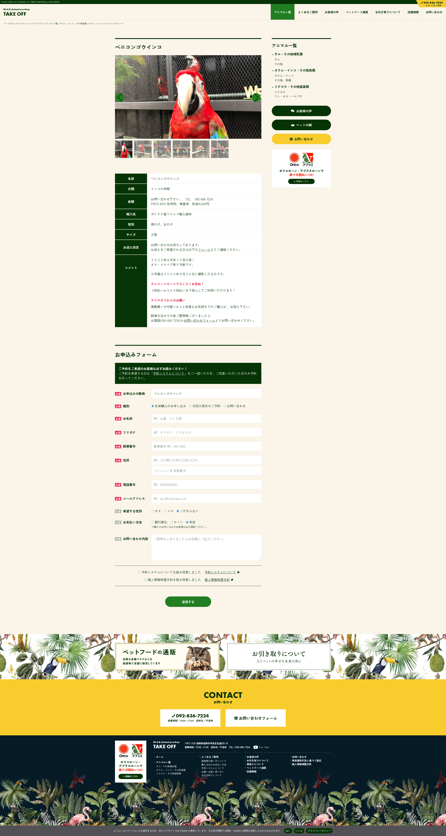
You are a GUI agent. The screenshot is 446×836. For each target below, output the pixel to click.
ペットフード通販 (357, 12)
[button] (256, 97)
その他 (278, 64)
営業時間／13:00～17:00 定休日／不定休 (190, 717)
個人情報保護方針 (217, 579)
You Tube (264, 747)
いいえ (299, 830)
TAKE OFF (16, 12)
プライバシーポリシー (319, 830)
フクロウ (280, 92)
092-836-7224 (242, 747)
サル (277, 59)
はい (288, 830)
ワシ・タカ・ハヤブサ (288, 96)
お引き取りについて (387, 12)
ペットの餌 (304, 125)
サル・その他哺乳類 (288, 54)
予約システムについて (168, 373)
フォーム (204, 249)
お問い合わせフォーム (199, 320)
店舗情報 (413, 12)
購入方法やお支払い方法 (213, 764)
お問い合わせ (434, 12)
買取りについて (255, 764)
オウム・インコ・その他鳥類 (72, 23)
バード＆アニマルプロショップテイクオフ (23, 23)
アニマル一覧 (282, 12)
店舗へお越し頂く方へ (212, 771)
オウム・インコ (95, 23)
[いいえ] (441, 831)
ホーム (159, 757)
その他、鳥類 (282, 80)
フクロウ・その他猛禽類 (291, 86)
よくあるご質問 (308, 12)
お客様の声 (332, 12)
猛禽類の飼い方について (213, 761)
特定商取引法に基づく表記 (306, 760)
